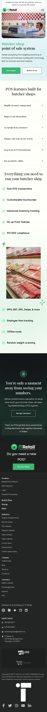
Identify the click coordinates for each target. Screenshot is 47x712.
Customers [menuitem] (6, 580)
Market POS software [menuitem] (10, 482)
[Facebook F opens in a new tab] (3, 705)
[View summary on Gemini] (15, 610)
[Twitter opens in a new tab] (10, 705)
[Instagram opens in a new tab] (16, 705)
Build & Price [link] (32, 71)
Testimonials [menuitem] (6, 561)
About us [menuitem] (5, 569)
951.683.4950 (10, 627)
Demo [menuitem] (4, 509)
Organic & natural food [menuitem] (10, 518)
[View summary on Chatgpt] (3, 610)
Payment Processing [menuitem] (9, 494)
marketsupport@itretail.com (15, 632)
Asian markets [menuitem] (7, 535)
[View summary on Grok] (20, 610)
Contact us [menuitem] (6, 574)
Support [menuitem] (5, 591)
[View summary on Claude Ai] (9, 610)
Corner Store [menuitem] (7, 543)
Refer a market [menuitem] (7, 583)
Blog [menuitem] (3, 565)
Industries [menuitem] (6, 514)
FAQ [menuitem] (3, 596)
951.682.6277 (10, 622)
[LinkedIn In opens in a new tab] (29, 705)
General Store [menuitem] (7, 547)
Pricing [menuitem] (4, 504)
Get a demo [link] (11, 71)
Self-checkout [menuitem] (7, 486)
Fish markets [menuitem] (6, 526)
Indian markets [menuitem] (7, 539)
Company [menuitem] (5, 558)
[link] (10, 10)
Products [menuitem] (5, 478)
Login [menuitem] (4, 490)
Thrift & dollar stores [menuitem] (9, 551)
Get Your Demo (23, 467)
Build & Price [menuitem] (7, 500)
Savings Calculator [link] (23, 413)
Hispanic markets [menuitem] (8, 530)
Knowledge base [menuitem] (8, 587)
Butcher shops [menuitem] (7, 522)
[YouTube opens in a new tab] (23, 705)
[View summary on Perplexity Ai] (26, 610)
